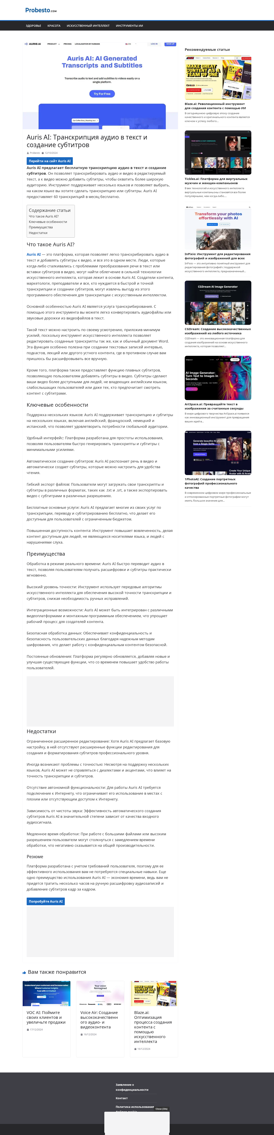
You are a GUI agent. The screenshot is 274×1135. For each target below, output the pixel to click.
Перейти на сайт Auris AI (50, 161)
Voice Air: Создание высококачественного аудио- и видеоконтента (99, 1020)
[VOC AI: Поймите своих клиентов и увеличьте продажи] (46, 983)
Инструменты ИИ (129, 26)
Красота (54, 26)
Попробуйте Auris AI (46, 901)
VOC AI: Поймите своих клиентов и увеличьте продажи (46, 1017)
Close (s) (161, 1109)
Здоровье (33, 26)
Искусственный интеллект (88, 26)
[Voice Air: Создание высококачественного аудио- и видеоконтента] (100, 983)
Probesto (35, 153)
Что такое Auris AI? (44, 216)
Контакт (122, 1098)
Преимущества (41, 227)
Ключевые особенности (48, 222)
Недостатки (38, 233)
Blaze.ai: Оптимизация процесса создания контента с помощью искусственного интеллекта (153, 1027)
